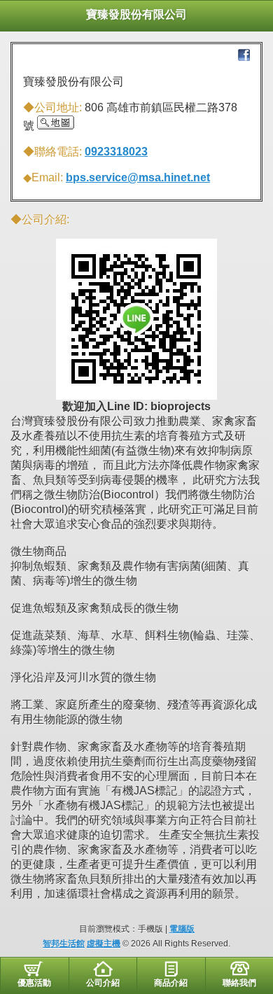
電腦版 (182, 929)
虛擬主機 (103, 943)
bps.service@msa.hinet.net (138, 177)
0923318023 (116, 152)
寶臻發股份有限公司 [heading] (136, 14)
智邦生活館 (64, 943)
